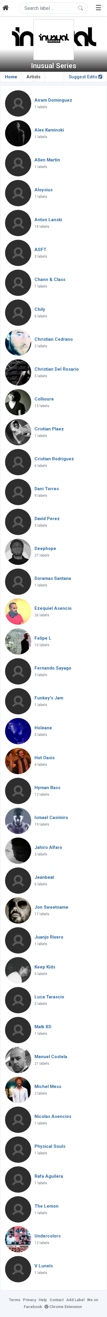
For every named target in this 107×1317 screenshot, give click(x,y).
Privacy (29, 1300)
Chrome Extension (65, 1306)
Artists (33, 77)
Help (43, 1300)
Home (11, 77)
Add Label (75, 1300)
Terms (14, 1300)
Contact (57, 1300)
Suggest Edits (83, 77)
